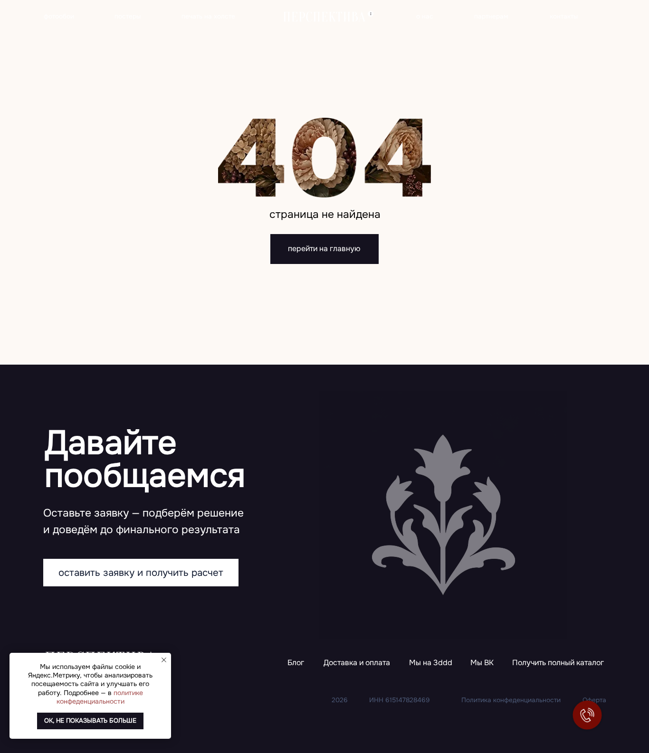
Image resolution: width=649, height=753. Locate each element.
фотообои (59, 16)
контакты (564, 16)
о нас (424, 16)
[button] (558, 663)
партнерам (491, 16)
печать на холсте (208, 16)
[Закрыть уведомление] (164, 660)
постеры (128, 16)
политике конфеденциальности (100, 697)
